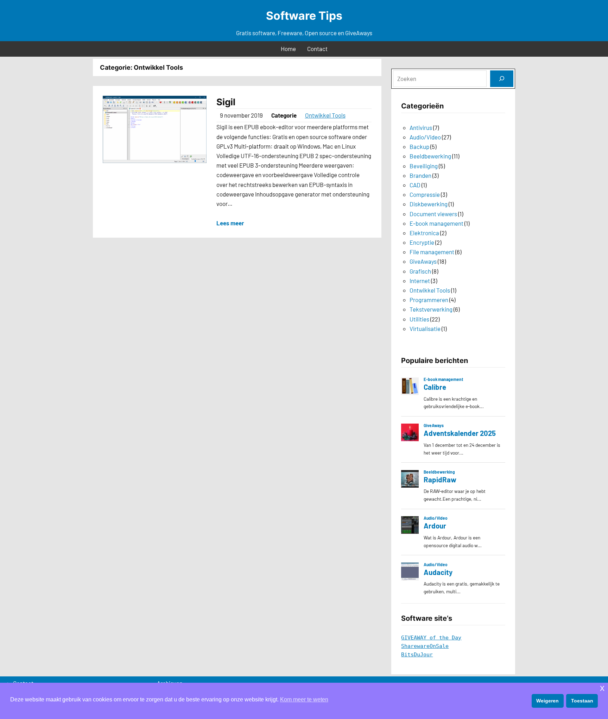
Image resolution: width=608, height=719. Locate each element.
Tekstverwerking (431, 309)
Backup (419, 146)
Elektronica (424, 232)
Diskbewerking (429, 203)
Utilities (419, 319)
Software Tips (304, 16)
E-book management (436, 223)
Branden (420, 175)
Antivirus (421, 127)
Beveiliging (424, 165)
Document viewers (433, 213)
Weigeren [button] (547, 701)
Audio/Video (425, 136)
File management (432, 251)
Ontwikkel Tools (325, 115)
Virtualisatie (425, 328)
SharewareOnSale (425, 646)
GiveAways (423, 261)
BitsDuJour (417, 654)
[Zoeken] (501, 78)
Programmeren (429, 299)
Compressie (425, 194)
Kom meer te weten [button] (304, 699)
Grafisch (420, 271)
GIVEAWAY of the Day (431, 637)
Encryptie (422, 242)
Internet (420, 280)
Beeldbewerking (430, 156)
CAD (415, 184)
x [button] (602, 687)
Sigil (225, 101)
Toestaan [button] (582, 701)
